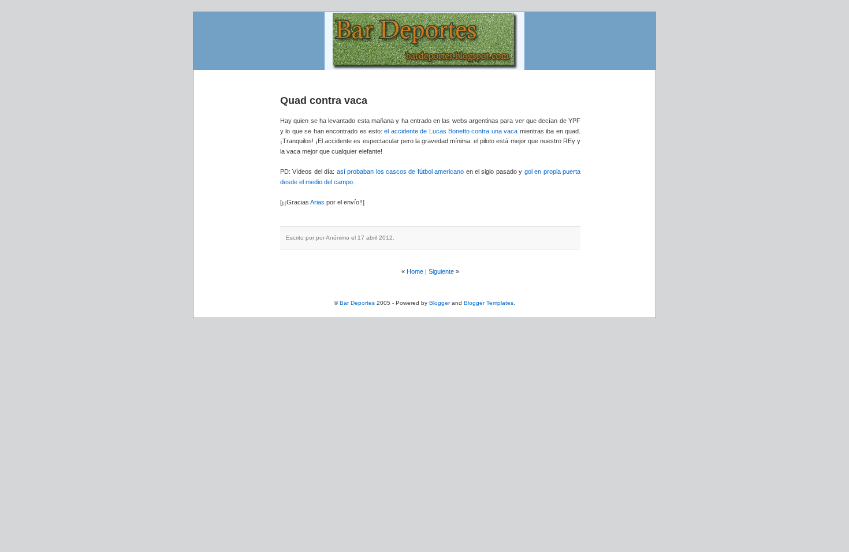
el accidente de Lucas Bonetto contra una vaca (451, 131)
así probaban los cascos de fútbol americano (400, 171)
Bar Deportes (357, 303)
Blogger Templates (488, 303)
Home (415, 271)
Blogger (439, 303)
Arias (317, 202)
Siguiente (441, 271)
